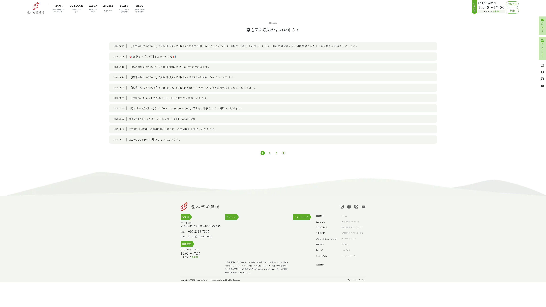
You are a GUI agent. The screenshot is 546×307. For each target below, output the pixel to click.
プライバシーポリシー (356, 280)
